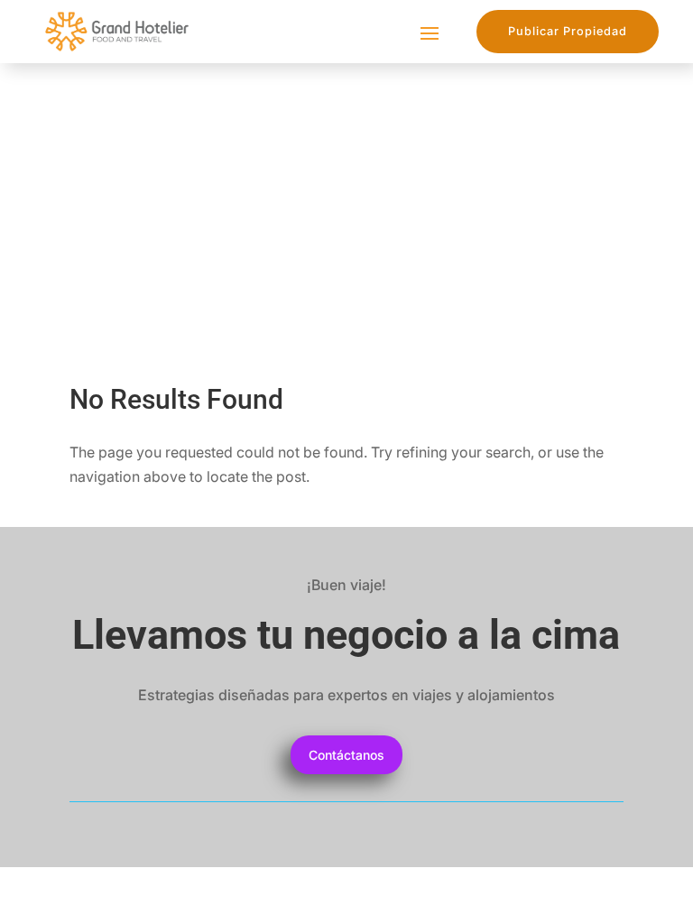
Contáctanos (346, 754)
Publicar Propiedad (567, 31)
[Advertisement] (346, 198)
